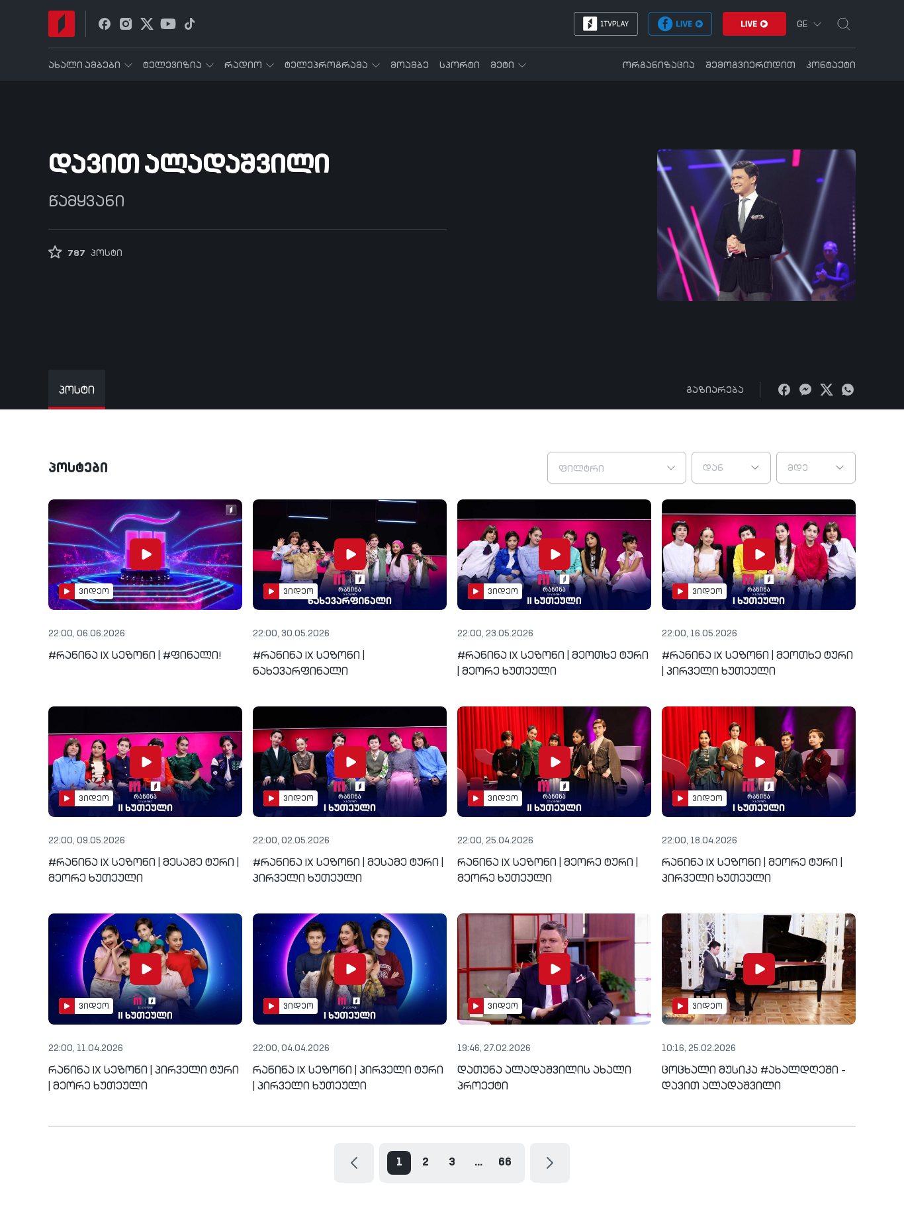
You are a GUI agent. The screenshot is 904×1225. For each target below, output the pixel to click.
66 (505, 1163)
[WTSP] (848, 390)
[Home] (61, 24)
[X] (827, 390)
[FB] (784, 390)
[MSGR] (805, 390)
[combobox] (616, 468)
